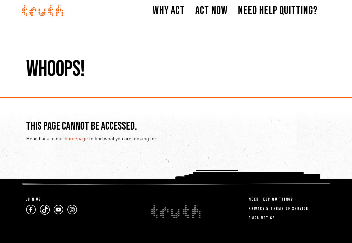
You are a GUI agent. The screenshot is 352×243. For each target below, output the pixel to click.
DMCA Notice (262, 218)
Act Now (211, 10)
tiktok (45, 210)
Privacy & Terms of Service (279, 208)
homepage (76, 138)
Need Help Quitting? (278, 10)
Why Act (169, 10)
